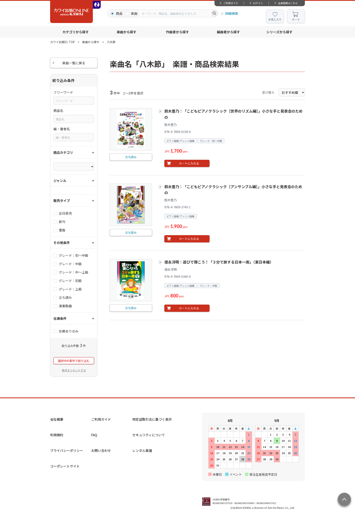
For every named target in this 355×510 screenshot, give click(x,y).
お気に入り (275, 19)
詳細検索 (231, 13)
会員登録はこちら (288, 3)
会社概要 (56, 419)
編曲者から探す (228, 31)
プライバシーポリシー (66, 450)
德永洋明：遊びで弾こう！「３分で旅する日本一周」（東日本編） (218, 262)
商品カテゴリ (63, 152)
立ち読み (131, 157)
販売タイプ (61, 200)
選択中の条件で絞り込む (74, 361)
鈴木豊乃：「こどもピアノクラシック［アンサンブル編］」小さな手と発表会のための (233, 189)
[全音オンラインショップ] (97, 5)
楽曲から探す (126, 31)
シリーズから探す (279, 31)
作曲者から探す (177, 31)
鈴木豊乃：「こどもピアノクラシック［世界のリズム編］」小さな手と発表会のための (233, 114)
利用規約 (56, 434)
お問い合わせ (101, 450)
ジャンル (59, 180)
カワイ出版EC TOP (62, 42)
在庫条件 (60, 318)
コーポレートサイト (65, 466)
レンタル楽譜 (142, 450)
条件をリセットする (74, 370)
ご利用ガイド (230, 3)
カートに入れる (189, 163)
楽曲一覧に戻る (73, 62)
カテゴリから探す (75, 31)
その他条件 (61, 242)
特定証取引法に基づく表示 (152, 419)
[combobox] (176, 13)
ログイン (258, 3)
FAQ (94, 434)
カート (296, 19)
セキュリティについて (148, 434)
